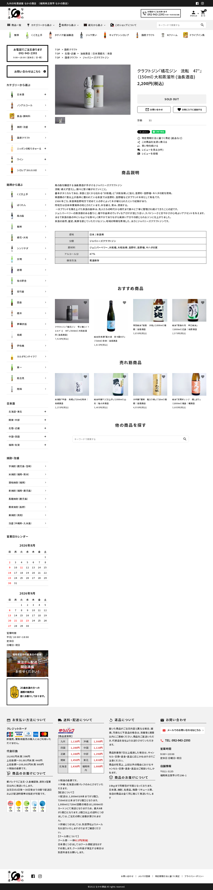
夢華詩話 (22, 324)
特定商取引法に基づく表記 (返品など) (159, 138)
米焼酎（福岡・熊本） (19, 474)
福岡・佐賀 (14, 444)
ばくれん (21, 205)
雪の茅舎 (22, 280)
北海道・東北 (15, 411)
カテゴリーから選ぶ (41, 25)
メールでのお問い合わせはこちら (181, 730)
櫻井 (19, 313)
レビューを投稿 (147, 153)
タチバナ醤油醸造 (64, 35)
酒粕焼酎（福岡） (17, 482)
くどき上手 (36, 35)
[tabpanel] (93, 89)
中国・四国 (14, 436)
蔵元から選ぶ (95, 25)
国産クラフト (148, 35)
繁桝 (16, 35)
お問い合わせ (154, 110)
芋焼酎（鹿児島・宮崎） (20, 466)
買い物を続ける (147, 145)
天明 (19, 259)
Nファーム (172, 35)
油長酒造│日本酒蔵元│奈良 (96, 53)
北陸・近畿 (70, 53)
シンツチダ (22, 248)
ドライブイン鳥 (197, 35)
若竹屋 (20, 291)
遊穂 (19, 270)
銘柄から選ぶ (69, 25)
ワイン (20, 159)
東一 (19, 367)
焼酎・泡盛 (22, 127)
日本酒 (20, 94)
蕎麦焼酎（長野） (17, 507)
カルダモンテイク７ (27, 356)
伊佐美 (20, 345)
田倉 (19, 302)
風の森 (20, 215)
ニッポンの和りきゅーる (29, 148)
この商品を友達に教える (152, 142)
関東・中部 (14, 420)
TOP (57, 49)
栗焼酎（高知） (16, 515)
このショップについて (126, 25)
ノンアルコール (25, 105)
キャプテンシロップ (119, 35)
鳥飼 (19, 334)
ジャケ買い (91, 35)
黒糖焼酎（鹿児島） (18, 498)
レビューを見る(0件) (150, 149)
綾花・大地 (22, 237)
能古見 (20, 378)
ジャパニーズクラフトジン (96, 57)
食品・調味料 (23, 116)
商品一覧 (16, 25)
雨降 (19, 389)
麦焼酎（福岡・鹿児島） (20, 490)
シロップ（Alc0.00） (27, 170)
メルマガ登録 (144, 876)
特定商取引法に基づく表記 (167, 876)
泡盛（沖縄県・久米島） (20, 523)
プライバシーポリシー (194, 876)
